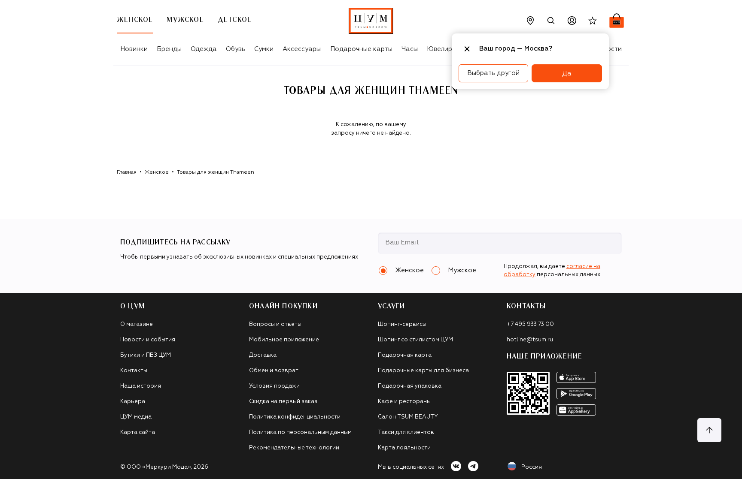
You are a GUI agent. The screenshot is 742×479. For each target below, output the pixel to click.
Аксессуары (302, 49)
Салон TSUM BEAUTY (408, 417)
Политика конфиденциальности (295, 417)
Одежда (204, 49)
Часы (409, 49)
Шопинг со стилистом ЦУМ (415, 340)
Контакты (133, 371)
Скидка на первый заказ (283, 401)
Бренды (169, 49)
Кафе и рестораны (404, 401)
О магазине (136, 324)
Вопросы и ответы (275, 324)
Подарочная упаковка (409, 386)
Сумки (264, 49)
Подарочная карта (405, 355)
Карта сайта (137, 432)
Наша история (140, 386)
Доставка (263, 355)
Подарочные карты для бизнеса (423, 371)
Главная (127, 172)
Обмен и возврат (273, 371)
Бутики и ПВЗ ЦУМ (145, 355)
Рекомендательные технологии (294, 448)
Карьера (132, 401)
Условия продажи (274, 386)
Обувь (235, 49)
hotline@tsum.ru (530, 340)
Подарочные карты (361, 49)
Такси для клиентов (406, 432)
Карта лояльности (404, 448)
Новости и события (147, 340)
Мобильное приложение (284, 340)
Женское (157, 172)
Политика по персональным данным (300, 432)
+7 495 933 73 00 (530, 324)
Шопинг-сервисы (402, 324)
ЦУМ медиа (136, 417)
